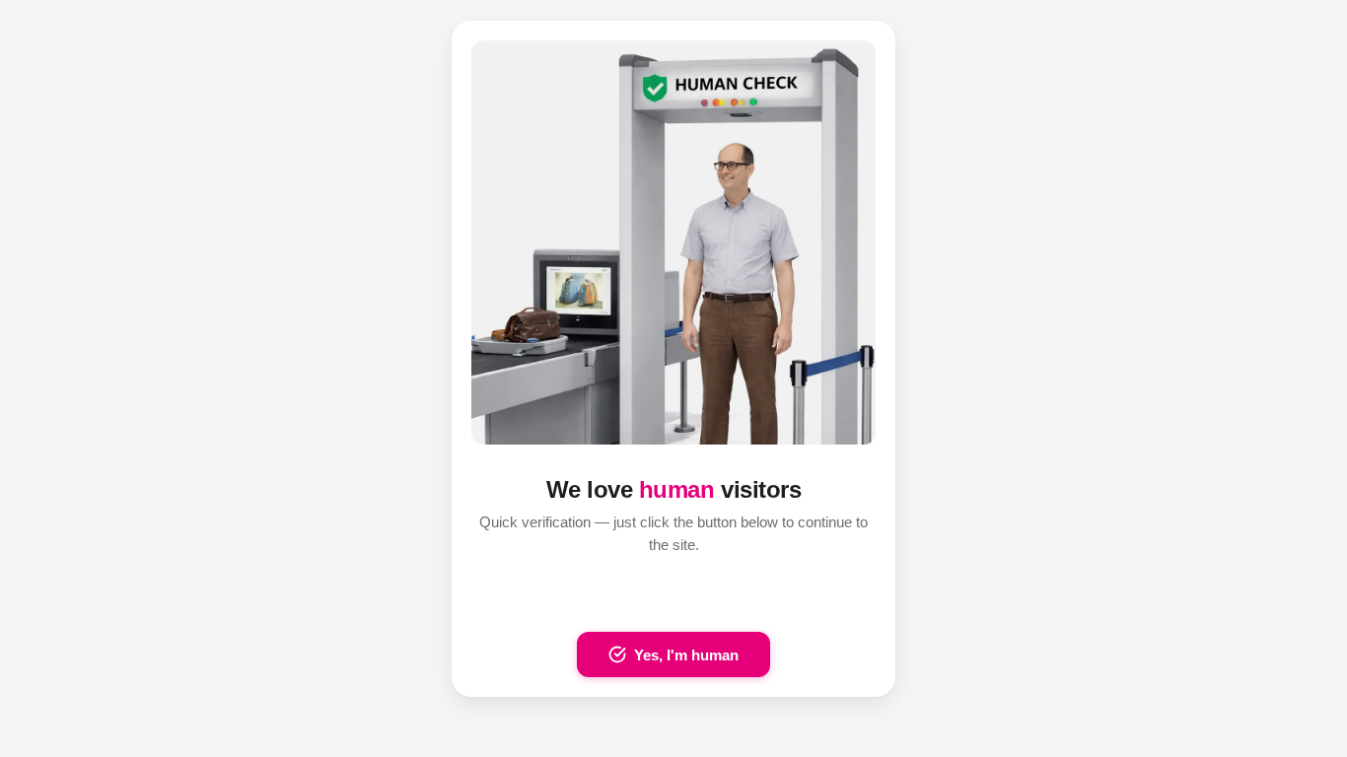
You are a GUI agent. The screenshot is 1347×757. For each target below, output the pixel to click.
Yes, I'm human (686, 655)
